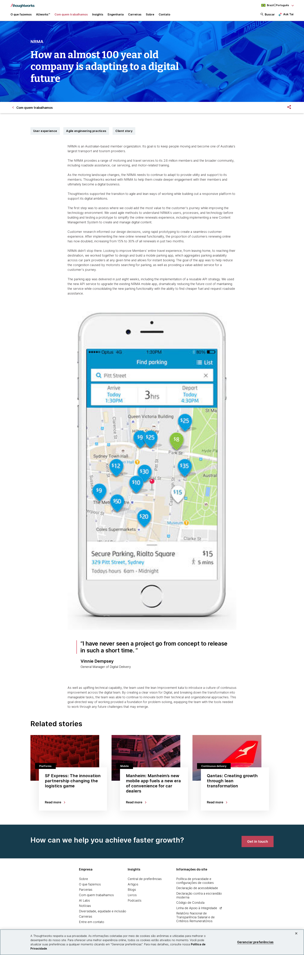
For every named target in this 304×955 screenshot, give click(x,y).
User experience (45, 131)
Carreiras (85, 916)
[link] (258, 841)
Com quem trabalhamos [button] (71, 14)
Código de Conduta (190, 902)
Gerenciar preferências (255, 942)
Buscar (270, 14)
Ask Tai (288, 14)
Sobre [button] (150, 14)
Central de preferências (145, 879)
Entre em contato (91, 922)
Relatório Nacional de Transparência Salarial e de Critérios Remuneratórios (195, 917)
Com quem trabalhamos (96, 895)
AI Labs (84, 900)
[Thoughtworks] (22, 4)
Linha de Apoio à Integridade (196, 908)
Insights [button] (97, 14)
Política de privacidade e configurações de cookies (195, 881)
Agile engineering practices (86, 131)
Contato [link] (164, 14)
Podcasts (134, 900)
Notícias (85, 906)
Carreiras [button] (134, 14)
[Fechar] (296, 933)
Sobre (83, 879)
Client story (123, 131)
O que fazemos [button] (21, 14)
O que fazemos (90, 884)
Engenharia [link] (116, 14)
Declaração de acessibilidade (197, 888)
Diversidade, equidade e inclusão (102, 911)
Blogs (132, 889)
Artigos (133, 884)
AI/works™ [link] (43, 14)
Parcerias (85, 889)
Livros (132, 895)
